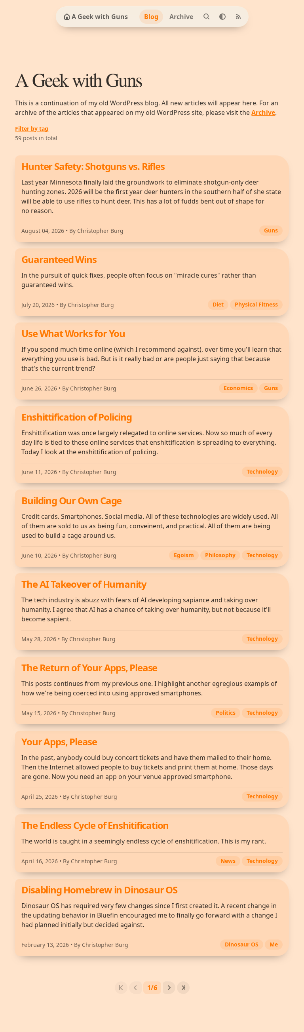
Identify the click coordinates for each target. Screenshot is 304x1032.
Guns (271, 230)
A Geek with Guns (100, 16)
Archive (181, 16)
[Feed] (238, 17)
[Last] (183, 987)
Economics (238, 388)
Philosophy (220, 555)
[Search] (207, 17)
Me (274, 944)
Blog (151, 16)
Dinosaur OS (241, 944)
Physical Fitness (256, 304)
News (228, 860)
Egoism (184, 555)
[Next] (169, 987)
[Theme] (222, 17)
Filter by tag (31, 128)
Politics (226, 712)
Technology (262, 471)
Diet (218, 304)
